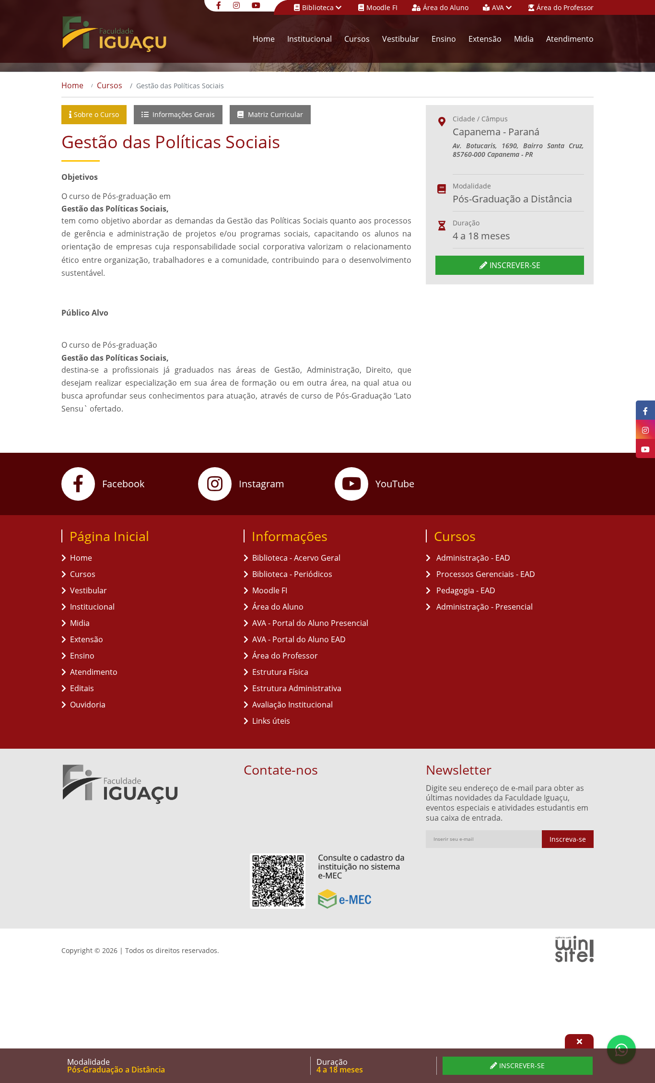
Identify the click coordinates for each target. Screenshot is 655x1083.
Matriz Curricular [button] (274, 114)
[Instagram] (237, 4)
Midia (524, 39)
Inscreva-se (568, 839)
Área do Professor (565, 7)
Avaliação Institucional (292, 704)
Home (264, 39)
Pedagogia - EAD (464, 590)
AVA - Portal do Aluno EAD (299, 639)
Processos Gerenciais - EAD (484, 574)
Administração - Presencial (483, 606)
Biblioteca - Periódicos (292, 574)
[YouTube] (257, 4)
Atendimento (570, 39)
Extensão (485, 39)
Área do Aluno (445, 7)
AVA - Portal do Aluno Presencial (310, 623)
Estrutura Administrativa (296, 688)
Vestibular (400, 39)
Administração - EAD (472, 558)
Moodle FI (382, 7)
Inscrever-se (515, 265)
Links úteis (271, 721)
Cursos (357, 39)
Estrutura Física (280, 672)
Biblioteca (319, 7)
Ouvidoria (87, 704)
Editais (82, 688)
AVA (499, 7)
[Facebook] (219, 4)
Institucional (309, 39)
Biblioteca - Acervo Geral (296, 558)
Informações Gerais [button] (183, 114)
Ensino (444, 39)
